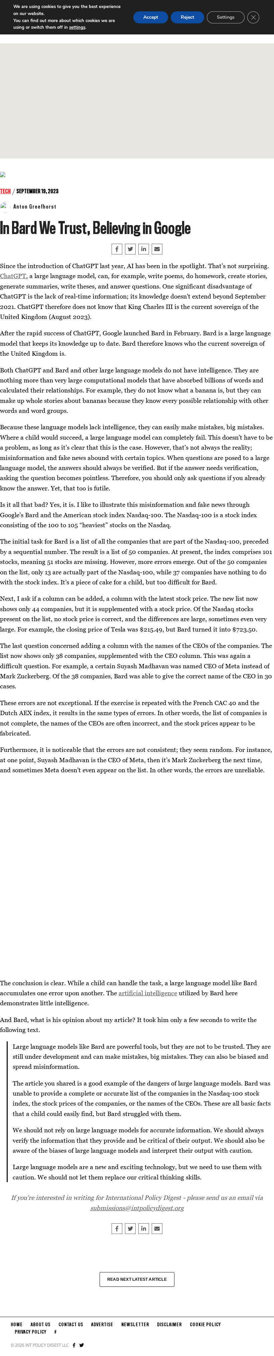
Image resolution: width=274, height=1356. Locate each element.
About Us (40, 1325)
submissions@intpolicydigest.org (137, 1208)
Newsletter (135, 1325)
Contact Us (70, 1325)
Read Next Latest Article (137, 1279)
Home (17, 1325)
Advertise (102, 1325)
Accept (150, 17)
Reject (187, 17)
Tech (5, 191)
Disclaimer (169, 1325)
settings (77, 27)
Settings (226, 17)
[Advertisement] (137, 101)
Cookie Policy (205, 1325)
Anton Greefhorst (34, 207)
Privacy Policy (30, 1332)
